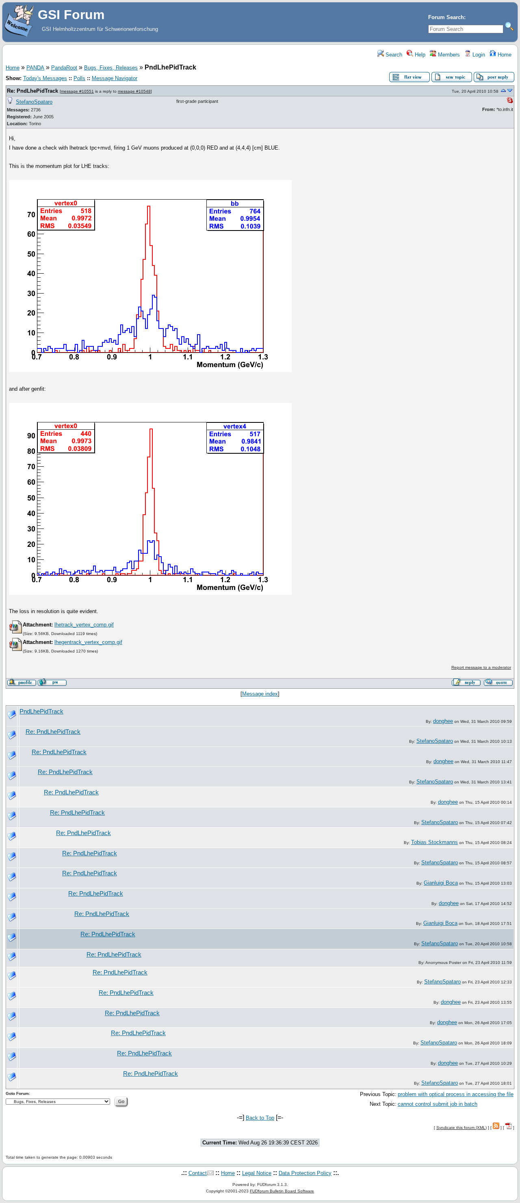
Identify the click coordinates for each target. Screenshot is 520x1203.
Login (478, 55)
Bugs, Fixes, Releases (111, 68)
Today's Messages (45, 78)
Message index (260, 694)
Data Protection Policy (305, 1173)
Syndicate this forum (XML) (461, 1127)
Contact (197, 1173)
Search (393, 55)
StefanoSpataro (34, 102)
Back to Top (260, 1118)
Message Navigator (114, 78)
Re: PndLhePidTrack (32, 91)
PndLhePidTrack (41, 711)
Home (503, 55)
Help (419, 55)
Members (448, 55)
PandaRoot (64, 68)
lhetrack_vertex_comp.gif (84, 625)
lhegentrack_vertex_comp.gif (88, 642)
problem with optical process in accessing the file (456, 1094)
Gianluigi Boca (441, 883)
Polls (79, 78)
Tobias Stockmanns (434, 842)
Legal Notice (256, 1173)
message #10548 (134, 91)
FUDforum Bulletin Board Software (282, 1191)
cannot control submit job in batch (437, 1104)
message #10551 (77, 91)
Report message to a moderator (481, 667)
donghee (443, 721)
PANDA (35, 68)
